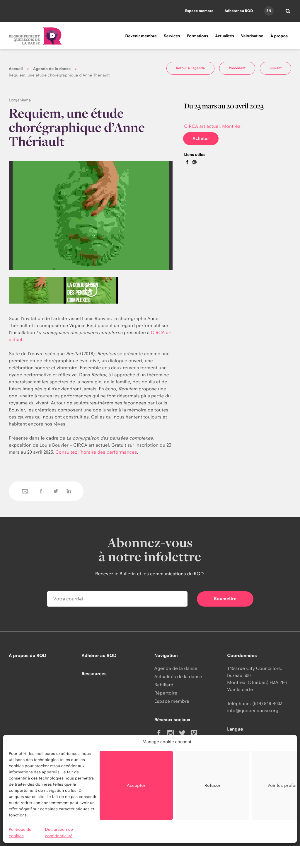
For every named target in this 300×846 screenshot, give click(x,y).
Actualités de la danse (178, 676)
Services (172, 36)
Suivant (276, 68)
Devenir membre (141, 36)
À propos (279, 36)
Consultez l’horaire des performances (96, 452)
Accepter (136, 785)
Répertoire (165, 693)
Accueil (16, 69)
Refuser (212, 785)
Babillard (163, 684)
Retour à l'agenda (190, 68)
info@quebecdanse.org (252, 710)
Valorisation (252, 36)
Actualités (224, 36)
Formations (197, 36)
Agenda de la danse (52, 69)
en (268, 10)
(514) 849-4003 (267, 703)
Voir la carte (240, 689)
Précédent (237, 68)
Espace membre (199, 10)
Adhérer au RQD (239, 10)
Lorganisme (20, 100)
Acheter (200, 138)
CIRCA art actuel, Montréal (212, 126)
